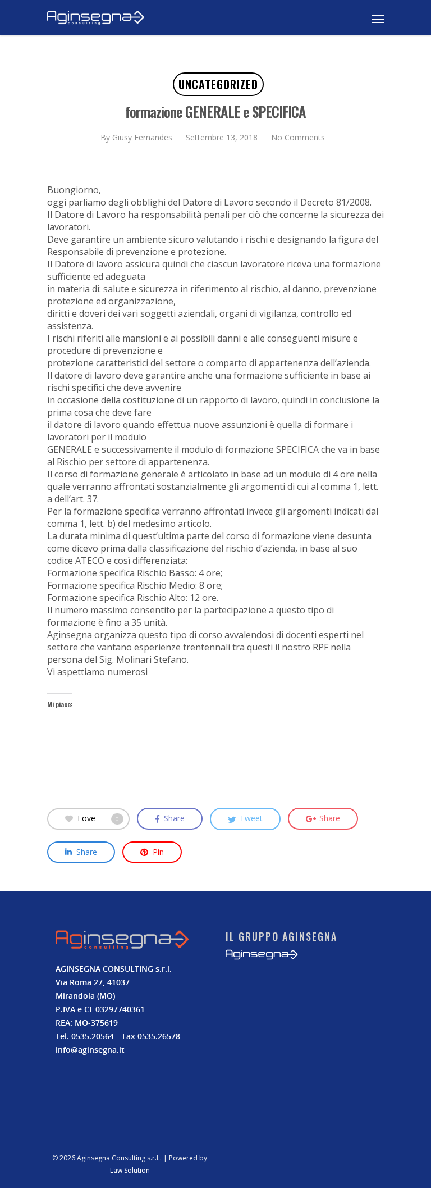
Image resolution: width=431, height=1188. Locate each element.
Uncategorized (218, 84)
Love (98, 817)
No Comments (298, 137)
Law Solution (130, 1170)
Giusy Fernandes (142, 137)
